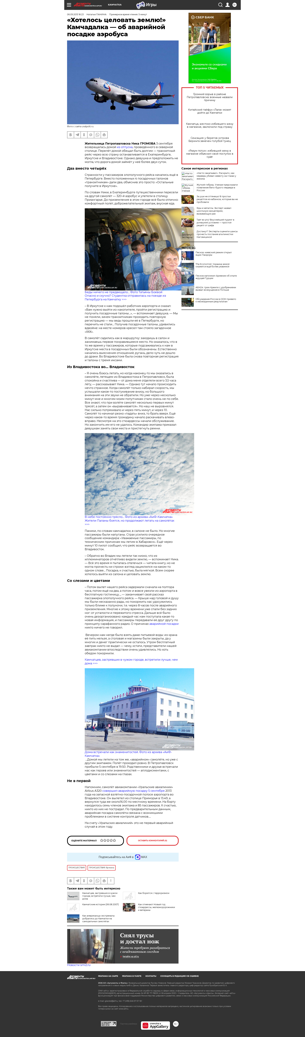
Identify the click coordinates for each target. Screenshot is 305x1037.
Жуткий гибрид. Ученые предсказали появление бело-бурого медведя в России (217, 187)
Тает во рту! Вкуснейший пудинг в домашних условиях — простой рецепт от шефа (215, 222)
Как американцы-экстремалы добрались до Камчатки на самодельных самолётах (98, 918)
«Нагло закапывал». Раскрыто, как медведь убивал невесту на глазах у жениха (216, 176)
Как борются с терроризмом (153, 893)
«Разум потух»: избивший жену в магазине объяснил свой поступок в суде (209, 153)
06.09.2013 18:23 (75, 14)
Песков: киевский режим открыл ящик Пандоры (214, 253)
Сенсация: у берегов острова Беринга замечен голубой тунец (210, 140)
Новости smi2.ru (79, 965)
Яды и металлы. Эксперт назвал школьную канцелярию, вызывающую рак (214, 211)
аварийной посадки (164, 623)
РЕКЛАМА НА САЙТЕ (108, 976)
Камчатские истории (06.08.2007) (100, 904)
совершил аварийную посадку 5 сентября (133, 790)
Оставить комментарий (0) (152, 840)
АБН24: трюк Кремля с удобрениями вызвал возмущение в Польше (216, 288)
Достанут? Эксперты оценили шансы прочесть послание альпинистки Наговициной (217, 234)
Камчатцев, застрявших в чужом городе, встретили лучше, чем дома (99, 896)
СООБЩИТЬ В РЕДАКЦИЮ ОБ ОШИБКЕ (179, 976)
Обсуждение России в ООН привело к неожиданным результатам (216, 300)
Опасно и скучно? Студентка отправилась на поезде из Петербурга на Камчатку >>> (125, 297)
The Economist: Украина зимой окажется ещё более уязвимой (212, 265)
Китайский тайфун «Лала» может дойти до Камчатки (209, 111)
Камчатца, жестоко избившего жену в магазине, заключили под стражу (209, 125)
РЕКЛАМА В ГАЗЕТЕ (131, 976)
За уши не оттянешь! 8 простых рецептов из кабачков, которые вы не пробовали (217, 199)
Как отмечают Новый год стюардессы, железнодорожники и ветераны (156, 907)
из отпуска (125, 147)
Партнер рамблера (128, 1024)
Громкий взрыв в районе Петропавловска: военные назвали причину (210, 97)
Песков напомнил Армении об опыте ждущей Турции (216, 277)
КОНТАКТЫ (150, 976)
